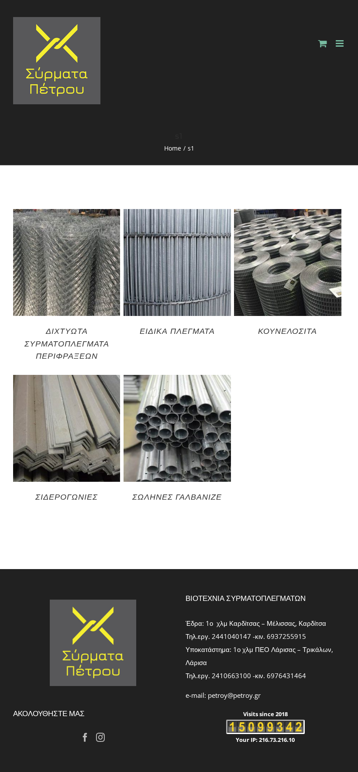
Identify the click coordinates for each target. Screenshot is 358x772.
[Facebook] (85, 737)
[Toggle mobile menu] (340, 43)
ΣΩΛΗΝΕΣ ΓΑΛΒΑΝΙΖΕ (177, 496)
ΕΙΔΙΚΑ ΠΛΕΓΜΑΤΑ (177, 331)
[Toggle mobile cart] (322, 43)
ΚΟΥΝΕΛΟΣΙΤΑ (287, 331)
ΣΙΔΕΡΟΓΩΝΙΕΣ (66, 496)
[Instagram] (100, 737)
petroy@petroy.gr (234, 695)
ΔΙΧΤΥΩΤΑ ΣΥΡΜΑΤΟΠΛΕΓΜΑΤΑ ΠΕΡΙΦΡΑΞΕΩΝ (66, 343)
